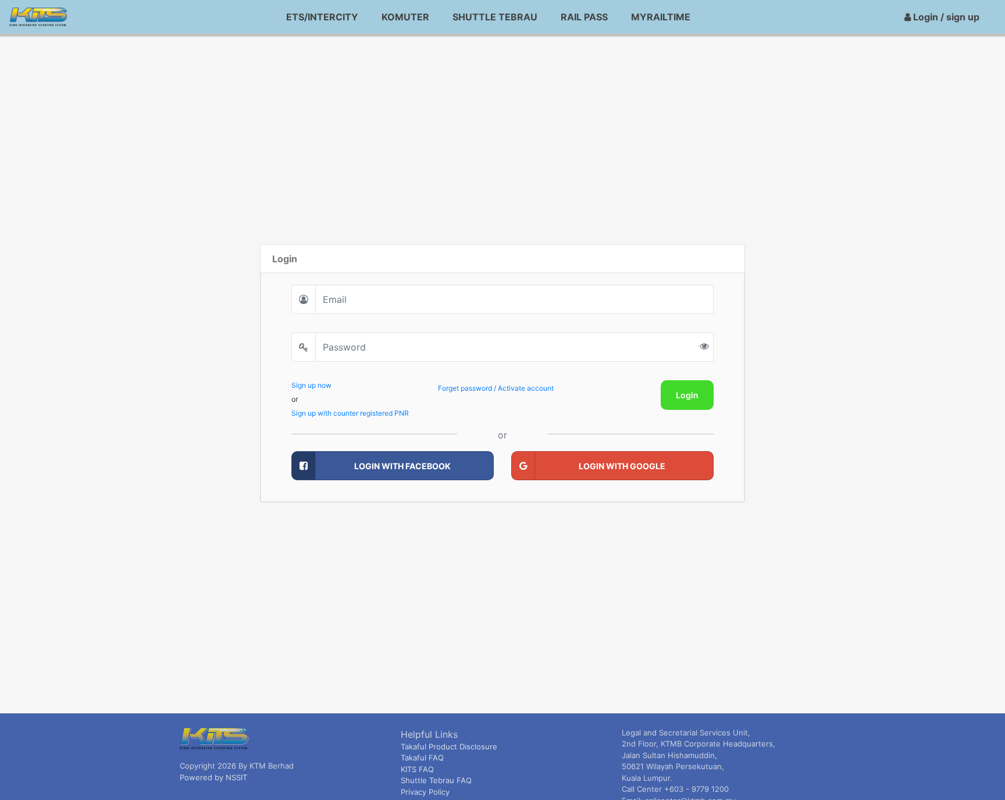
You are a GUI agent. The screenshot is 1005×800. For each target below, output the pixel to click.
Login (687, 395)
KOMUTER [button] (405, 17)
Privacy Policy (425, 792)
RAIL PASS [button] (584, 17)
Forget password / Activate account (496, 388)
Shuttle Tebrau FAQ (436, 780)
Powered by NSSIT (213, 777)
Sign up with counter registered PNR (350, 413)
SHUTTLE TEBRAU (494, 17)
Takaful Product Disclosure (449, 746)
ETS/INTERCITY (322, 17)
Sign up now (311, 385)
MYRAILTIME (660, 17)
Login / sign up (945, 17)
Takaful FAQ (422, 757)
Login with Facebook (402, 466)
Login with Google (622, 466)
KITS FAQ (417, 769)
